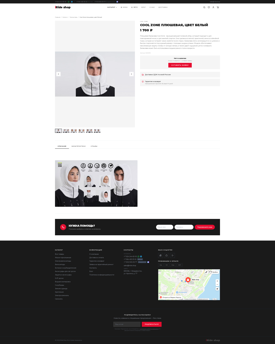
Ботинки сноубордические (65, 268)
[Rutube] (166, 255)
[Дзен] (160, 255)
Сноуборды (59, 285)
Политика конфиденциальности (101, 275)
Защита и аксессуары (63, 275)
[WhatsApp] (68, 1)
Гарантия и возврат (96, 261)
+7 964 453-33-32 (84, 1)
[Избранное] (209, 7)
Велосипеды (60, 264)
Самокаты (59, 299)
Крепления (59, 292)
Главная (57, 17)
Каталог (111, 7)
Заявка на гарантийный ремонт (101, 264)
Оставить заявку (180, 65)
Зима (125, 7)
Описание (62, 146)
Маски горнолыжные (63, 258)
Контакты (93, 268)
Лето (135, 7)
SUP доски (59, 278)
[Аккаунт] (213, 7)
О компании (94, 254)
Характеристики (79, 146)
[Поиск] (204, 7)
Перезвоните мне (204, 227)
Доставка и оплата (96, 258)
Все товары (59, 254)
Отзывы (94, 146)
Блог (143, 7)
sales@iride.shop (215, 1)
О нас (152, 7)
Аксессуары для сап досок (65, 271)
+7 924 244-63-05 (60, 1)
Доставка (163, 7)
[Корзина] (218, 7)
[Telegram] (72, 1)
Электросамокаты (62, 295)
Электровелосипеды (63, 261)
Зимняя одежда (61, 289)
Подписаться (152, 324)
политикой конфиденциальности (149, 329)
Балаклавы (73, 17)
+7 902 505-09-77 (104, 1)
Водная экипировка (62, 282)
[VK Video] (172, 255)
